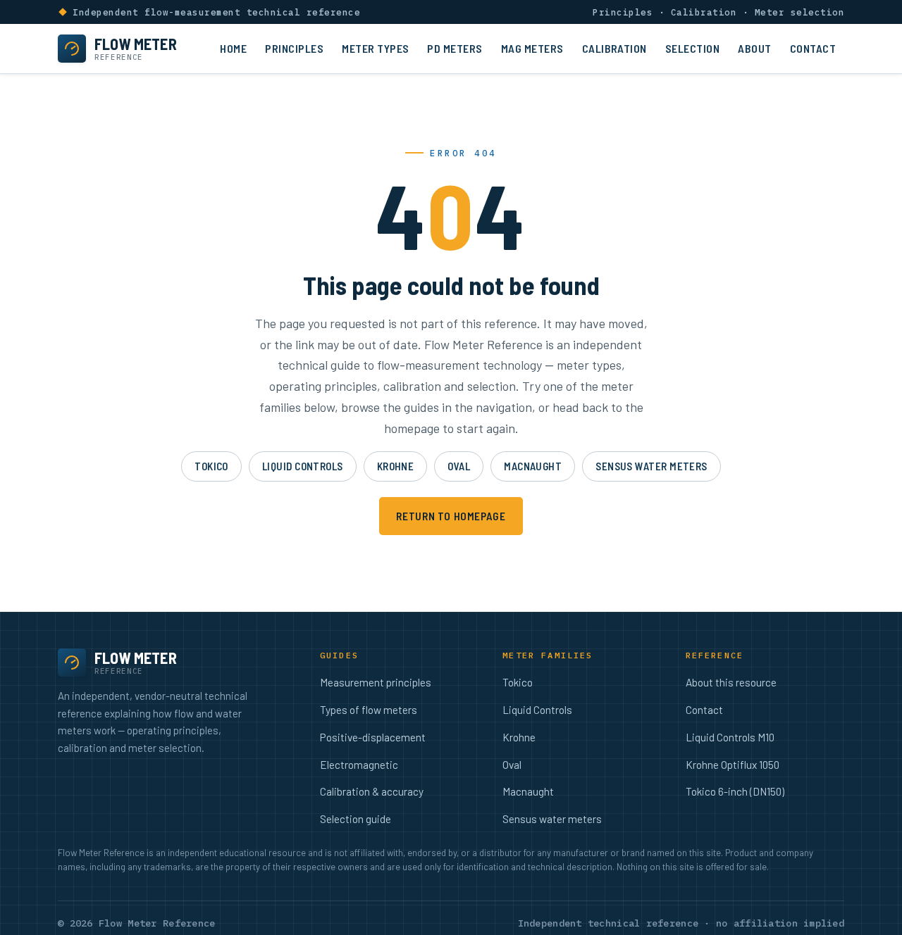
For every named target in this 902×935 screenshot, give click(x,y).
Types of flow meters (368, 709)
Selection (692, 48)
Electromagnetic (359, 764)
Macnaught (533, 466)
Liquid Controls (302, 466)
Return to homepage (450, 515)
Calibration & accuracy (372, 791)
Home (233, 48)
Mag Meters (532, 48)
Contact (813, 48)
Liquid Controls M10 (730, 737)
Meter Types (375, 48)
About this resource (731, 682)
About (754, 48)
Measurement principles (375, 682)
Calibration (614, 48)
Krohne (395, 466)
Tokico (211, 466)
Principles (294, 48)
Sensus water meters (651, 466)
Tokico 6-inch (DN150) (735, 791)
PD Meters (454, 48)
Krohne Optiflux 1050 (732, 764)
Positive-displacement (373, 737)
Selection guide (355, 818)
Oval (458, 466)
